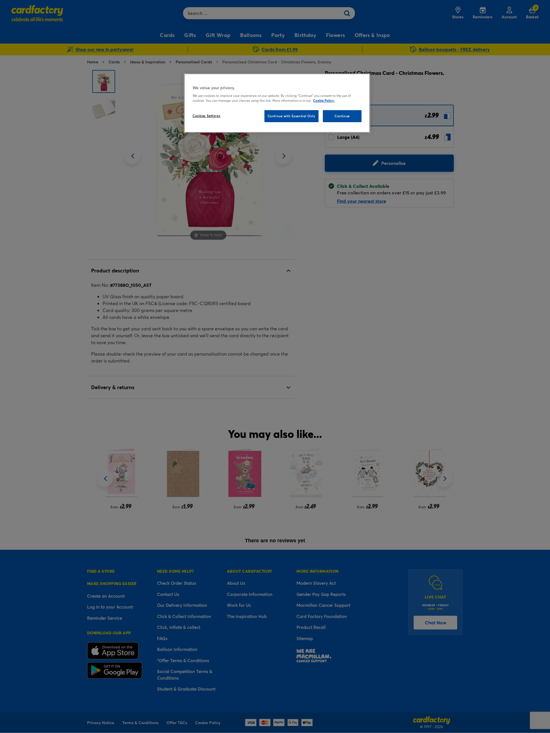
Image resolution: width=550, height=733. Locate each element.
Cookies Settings (206, 116)
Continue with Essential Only (291, 116)
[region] (277, 103)
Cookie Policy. (324, 100)
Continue (342, 116)
